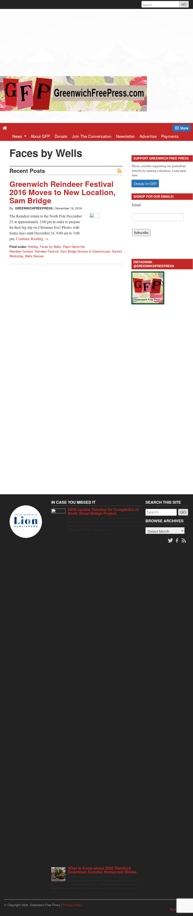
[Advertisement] (96, 42)
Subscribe (141, 232)
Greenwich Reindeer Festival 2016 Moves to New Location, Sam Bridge (62, 192)
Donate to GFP (145, 183)
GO (183, 4)
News (17, 136)
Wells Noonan (34, 256)
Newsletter (125, 136)
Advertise (148, 136)
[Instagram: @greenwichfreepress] (147, 287)
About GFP (40, 136)
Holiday (33, 246)
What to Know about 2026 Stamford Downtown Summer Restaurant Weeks (102, 870)
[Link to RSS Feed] (184, 541)
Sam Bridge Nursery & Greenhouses (85, 251)
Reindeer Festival (47, 251)
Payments (170, 136)
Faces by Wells (50, 246)
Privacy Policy (73, 905)
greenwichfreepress (34, 208)
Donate (61, 136)
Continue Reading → (32, 238)
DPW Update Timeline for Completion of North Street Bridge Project (103, 511)
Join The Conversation (91, 136)
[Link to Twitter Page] (170, 541)
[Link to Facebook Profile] (177, 541)
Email (136, 204)
